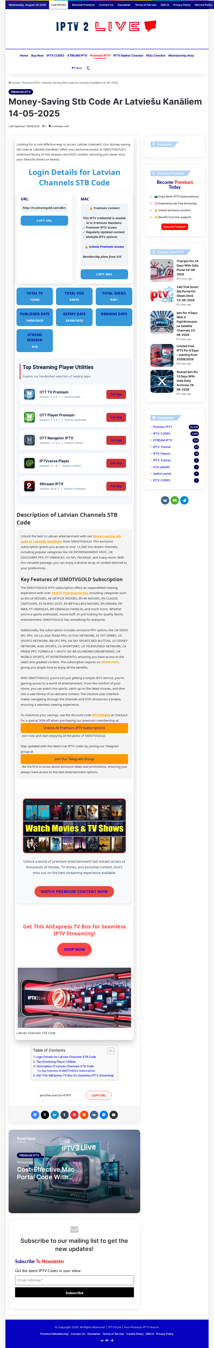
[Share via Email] (114, 1115)
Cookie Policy (135, 1333)
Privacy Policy (182, 4)
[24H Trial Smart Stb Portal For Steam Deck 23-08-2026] (161, 296)
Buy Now (37, 55)
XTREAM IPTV (77, 55)
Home (24, 55)
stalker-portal (162, 473)
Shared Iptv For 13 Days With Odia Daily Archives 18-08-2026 (187, 380)
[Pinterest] (74, 1115)
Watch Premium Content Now (74, 891)
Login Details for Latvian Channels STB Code (66, 1056)
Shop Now (74, 949)
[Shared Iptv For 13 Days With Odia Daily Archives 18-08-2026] (161, 381)
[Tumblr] (64, 1115)
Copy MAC (104, 274)
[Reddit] (84, 1115)
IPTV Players (162, 453)
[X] (45, 1115)
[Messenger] (104, 1115)
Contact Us (106, 4)
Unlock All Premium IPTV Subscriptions (74, 728)
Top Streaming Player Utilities (56, 1061)
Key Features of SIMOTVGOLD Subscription (68, 1070)
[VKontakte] (94, 1115)
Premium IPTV (100, 55)
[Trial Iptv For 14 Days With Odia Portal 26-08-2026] (161, 270)
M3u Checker (156, 55)
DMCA (165, 4)
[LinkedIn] (55, 1115)
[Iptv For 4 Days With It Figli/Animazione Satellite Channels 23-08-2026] (161, 322)
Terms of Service (146, 4)
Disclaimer (124, 4)
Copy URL (44, 221)
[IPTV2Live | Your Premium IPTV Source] (107, 27)
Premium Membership (54, 1333)
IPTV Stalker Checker (128, 55)
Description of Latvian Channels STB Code (65, 1066)
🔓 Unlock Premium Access (104, 247)
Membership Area (181, 55)
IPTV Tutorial (162, 447)
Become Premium (83, 4)
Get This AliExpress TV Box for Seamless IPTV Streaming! (75, 1075)
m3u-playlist (161, 467)
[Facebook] (35, 1115)
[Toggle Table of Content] (109, 1051)
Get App (116, 394)
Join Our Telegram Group (74, 759)
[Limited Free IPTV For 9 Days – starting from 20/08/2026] (161, 355)
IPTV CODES (55, 55)
